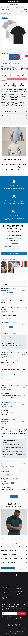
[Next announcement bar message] (25, 1)
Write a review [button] (14, 253)
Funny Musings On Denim (7, 600)
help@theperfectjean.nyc (18, 451)
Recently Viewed (20, 568)
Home (2, 7)
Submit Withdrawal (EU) (19, 591)
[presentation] (14, 32)
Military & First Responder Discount (7, 598)
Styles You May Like (8, 568)
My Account (4, 601)
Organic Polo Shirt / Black (9, 288)
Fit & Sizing (4, 594)
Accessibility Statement (19, 593)
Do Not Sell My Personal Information (14, 633)
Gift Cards (4, 592)
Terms (6, 631)
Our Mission (4, 587)
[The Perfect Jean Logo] (13, 4)
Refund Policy (17, 594)
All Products (7, 7)
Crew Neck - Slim (6, 63)
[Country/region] (24, 4)
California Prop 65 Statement (18, 589)
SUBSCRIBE (21, 613)
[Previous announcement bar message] (3, 1)
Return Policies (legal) (18, 631)
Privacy (10, 631)
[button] (2, 4)
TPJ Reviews (4, 595)
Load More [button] (14, 497)
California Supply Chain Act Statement (20, 586)
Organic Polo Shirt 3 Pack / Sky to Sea (12, 402)
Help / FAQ (4, 589)
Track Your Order (5, 585)
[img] (4, 290)
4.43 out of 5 (17, 238)
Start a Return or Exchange (7, 590)
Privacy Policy (10, 618)
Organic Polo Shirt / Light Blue (11, 479)
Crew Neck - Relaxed (16, 63)
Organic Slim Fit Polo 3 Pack (10, 461)
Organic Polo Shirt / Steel (9, 322)
